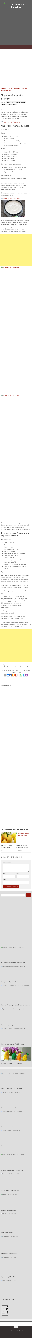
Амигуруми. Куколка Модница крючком (13, 982)
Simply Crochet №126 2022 (8, 1232)
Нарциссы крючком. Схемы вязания (11, 1088)
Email (18, 873)
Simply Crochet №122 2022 (8, 1210)
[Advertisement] (16, 30)
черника (4, 104)
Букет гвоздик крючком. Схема (10, 1108)
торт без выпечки (20, 102)
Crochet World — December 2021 (10, 1190)
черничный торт (12, 104)
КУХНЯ (10, 88)
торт (13, 102)
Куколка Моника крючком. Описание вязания (15, 1005)
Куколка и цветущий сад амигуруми (12, 1025)
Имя (4, 873)
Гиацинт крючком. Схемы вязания (10, 1126)
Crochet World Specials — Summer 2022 (12, 1170)
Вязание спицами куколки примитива (13, 962)
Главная (3, 88)
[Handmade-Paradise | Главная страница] (16, 5)
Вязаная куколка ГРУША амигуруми (12, 1063)
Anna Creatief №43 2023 (7, 1299)
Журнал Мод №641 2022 (8, 1277)
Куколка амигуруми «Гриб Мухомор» (13, 1044)
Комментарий (7, 862)
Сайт (4, 879)
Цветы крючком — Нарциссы (9, 1146)
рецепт (8, 102)
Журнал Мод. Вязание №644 (9, 1253)
